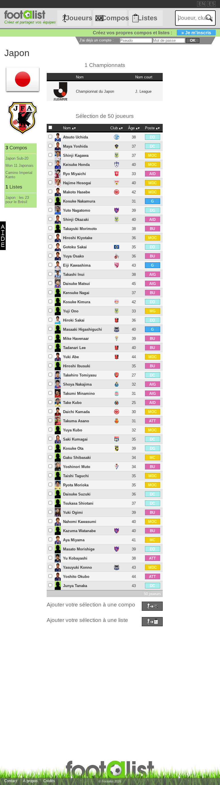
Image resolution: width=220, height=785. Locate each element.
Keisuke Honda (76, 164)
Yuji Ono (70, 311)
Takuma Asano (76, 421)
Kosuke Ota (73, 448)
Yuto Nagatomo (76, 210)
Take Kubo (72, 403)
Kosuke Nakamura (79, 201)
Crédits (49, 781)
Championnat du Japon (95, 91)
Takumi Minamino (79, 393)
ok (192, 40)
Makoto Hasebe (76, 192)
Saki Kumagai (75, 439)
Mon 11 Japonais (19, 165)
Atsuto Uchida (75, 137)
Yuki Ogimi (73, 512)
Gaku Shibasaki (77, 457)
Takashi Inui (74, 274)
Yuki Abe (71, 357)
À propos (30, 781)
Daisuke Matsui (76, 284)
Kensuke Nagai (76, 293)
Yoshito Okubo (76, 576)
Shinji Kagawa (76, 155)
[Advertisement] (109, 668)
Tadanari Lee (74, 348)
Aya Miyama (74, 540)
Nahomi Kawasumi (79, 522)
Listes (147, 18)
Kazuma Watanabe (79, 531)
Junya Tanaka (75, 586)
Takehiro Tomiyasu (80, 375)
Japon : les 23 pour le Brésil (17, 199)
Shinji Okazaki (76, 219)
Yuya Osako (73, 256)
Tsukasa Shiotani (78, 503)
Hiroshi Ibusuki (76, 366)
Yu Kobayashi (75, 558)
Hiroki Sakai (74, 320)
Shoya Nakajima (77, 384)
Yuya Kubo (72, 430)
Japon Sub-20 (16, 158)
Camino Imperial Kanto (18, 175)
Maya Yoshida (75, 146)
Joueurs (78, 18)
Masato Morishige (79, 549)
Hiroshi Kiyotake (77, 238)
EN (202, 3)
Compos (114, 18)
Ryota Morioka (76, 485)
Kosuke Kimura (76, 302)
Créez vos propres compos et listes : (152, 32)
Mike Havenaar (76, 338)
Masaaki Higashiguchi (82, 329)
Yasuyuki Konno (77, 567)
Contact (10, 781)
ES (212, 3)
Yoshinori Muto (76, 467)
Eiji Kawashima (77, 265)
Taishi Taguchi (76, 476)
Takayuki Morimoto (80, 229)
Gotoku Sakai (75, 247)
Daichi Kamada (76, 412)
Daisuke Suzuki (77, 494)
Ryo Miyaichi (74, 174)
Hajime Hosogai (77, 183)
